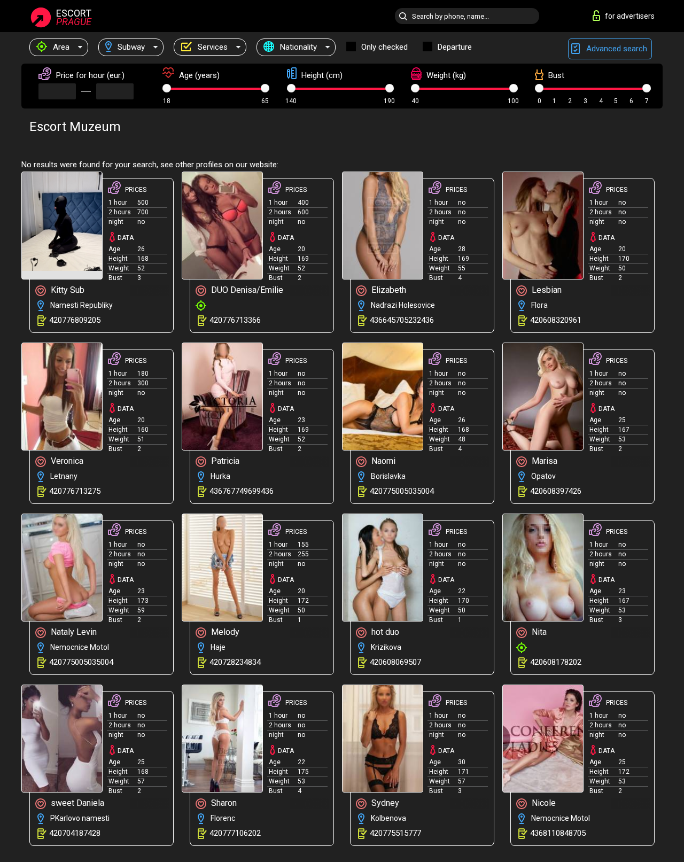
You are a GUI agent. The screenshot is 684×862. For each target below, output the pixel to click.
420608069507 (395, 662)
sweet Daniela (76, 803)
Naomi (382, 461)
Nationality (297, 47)
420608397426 (555, 491)
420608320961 (555, 320)
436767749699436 (241, 491)
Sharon (223, 803)
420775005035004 (402, 491)
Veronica (66, 461)
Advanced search (615, 48)
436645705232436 (402, 320)
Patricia (224, 461)
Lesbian (546, 290)
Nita (538, 632)
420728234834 (235, 662)
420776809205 (74, 320)
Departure (455, 47)
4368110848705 (558, 833)
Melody (224, 632)
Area (60, 47)
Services (212, 47)
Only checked (384, 47)
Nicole (543, 803)
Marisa (543, 461)
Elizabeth (387, 290)
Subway (130, 47)
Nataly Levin (73, 632)
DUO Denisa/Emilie (246, 290)
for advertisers (630, 16)
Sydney (384, 803)
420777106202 (235, 833)
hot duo (384, 632)
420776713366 (235, 320)
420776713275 (74, 491)
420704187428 (74, 833)
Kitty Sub (66, 290)
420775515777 (395, 833)
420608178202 (555, 662)
